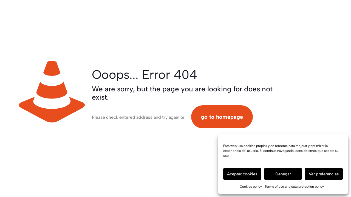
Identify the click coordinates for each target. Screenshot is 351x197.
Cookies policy (251, 187)
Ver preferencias (324, 174)
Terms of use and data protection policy (294, 187)
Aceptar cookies (242, 174)
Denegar (283, 174)
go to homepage (222, 117)
